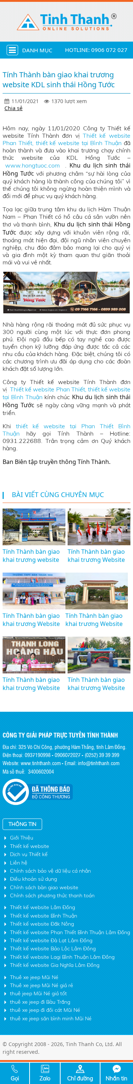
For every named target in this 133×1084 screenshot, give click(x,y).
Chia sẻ (13, 108)
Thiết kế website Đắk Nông (42, 924)
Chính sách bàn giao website (44, 887)
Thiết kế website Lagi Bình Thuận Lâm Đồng (62, 957)
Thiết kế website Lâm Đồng (42, 907)
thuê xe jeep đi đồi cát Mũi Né (45, 1010)
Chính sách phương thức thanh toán (52, 895)
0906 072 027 (109, 49)
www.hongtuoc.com (33, 165)
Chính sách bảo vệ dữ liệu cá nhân (50, 870)
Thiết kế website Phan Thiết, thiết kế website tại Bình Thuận (66, 139)
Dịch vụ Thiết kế (29, 854)
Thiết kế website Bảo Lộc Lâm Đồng (53, 948)
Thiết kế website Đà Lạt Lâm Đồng (51, 940)
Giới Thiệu (21, 837)
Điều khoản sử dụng (33, 879)
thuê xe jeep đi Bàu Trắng (40, 1002)
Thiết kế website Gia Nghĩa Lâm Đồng (54, 965)
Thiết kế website (29, 846)
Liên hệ (18, 862)
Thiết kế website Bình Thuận (43, 915)
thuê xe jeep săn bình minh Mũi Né (51, 1018)
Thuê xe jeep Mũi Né (34, 977)
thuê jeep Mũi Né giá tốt (38, 993)
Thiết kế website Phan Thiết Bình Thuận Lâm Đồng (70, 932)
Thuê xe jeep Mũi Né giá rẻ (41, 985)
